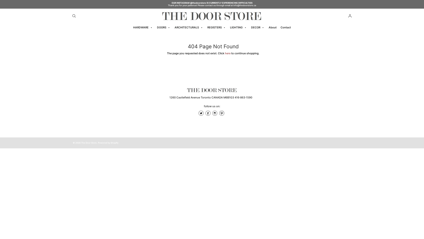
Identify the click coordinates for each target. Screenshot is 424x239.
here (228, 53)
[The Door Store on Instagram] (214, 114)
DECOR (256, 27)
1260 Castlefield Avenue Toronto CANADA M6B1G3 (201, 97)
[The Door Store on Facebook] (208, 114)
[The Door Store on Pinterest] (221, 114)
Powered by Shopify (108, 143)
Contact (286, 27)
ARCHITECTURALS (187, 27)
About (273, 27)
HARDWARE (141, 27)
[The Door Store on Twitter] (201, 114)
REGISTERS (214, 27)
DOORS (162, 27)
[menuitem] (143, 27)
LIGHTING (236, 27)
